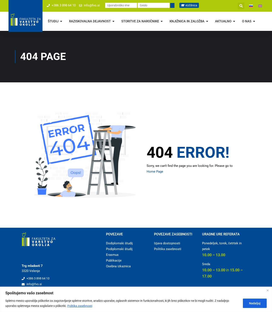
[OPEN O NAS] (254, 21)
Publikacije (114, 260)
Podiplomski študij (119, 249)
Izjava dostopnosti (167, 243)
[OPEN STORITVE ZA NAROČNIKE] (161, 21)
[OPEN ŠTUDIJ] (61, 21)
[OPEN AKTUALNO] (234, 21)
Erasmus (112, 255)
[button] (241, 6)
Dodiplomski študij (119, 243)
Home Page (155, 171)
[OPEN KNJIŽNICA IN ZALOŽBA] (207, 21)
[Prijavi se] (172, 5)
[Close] (267, 290)
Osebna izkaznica (118, 266)
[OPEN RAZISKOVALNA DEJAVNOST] (113, 21)
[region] (136, 299)
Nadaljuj (255, 303)
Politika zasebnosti (79, 306)
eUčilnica (191, 5)
